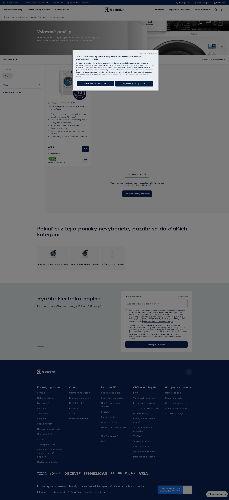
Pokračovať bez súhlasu (148, 53)
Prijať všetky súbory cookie (134, 84)
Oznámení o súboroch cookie (115, 74)
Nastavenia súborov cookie (95, 84)
